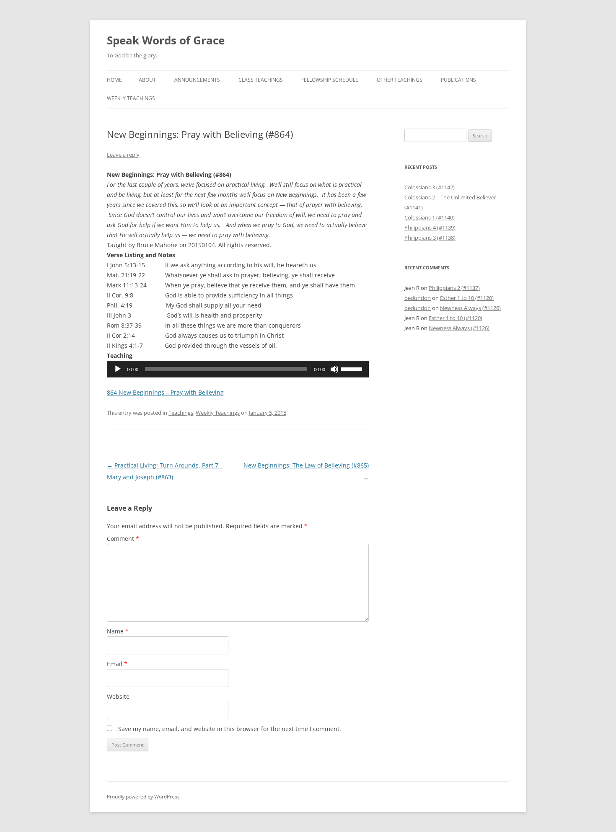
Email (117, 664)
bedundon (417, 298)
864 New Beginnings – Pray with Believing (165, 392)
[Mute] (334, 369)
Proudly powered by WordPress (143, 796)
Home (114, 79)
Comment (123, 539)
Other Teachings (399, 79)
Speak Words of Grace (166, 40)
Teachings (180, 412)
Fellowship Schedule (329, 79)
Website (118, 696)
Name (118, 631)
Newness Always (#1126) (470, 308)
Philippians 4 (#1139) (430, 227)
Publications (458, 79)
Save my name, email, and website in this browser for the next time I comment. (229, 729)
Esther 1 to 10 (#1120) (467, 298)
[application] (238, 369)
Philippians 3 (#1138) (430, 237)
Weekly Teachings (131, 98)
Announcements (197, 79)
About (147, 79)
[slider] (353, 368)
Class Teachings (260, 79)
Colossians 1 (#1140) (429, 217)
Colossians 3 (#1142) (429, 187)
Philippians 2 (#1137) (454, 288)
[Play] (118, 369)
